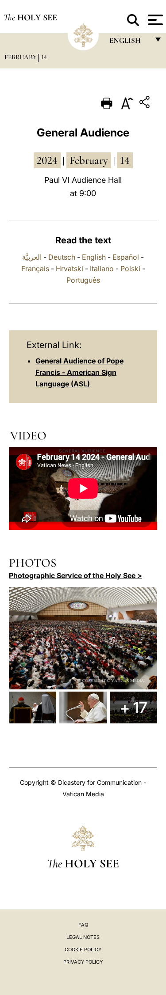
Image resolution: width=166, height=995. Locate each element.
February (20, 57)
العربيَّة (32, 257)
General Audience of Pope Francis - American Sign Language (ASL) (79, 372)
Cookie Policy (83, 949)
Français (35, 268)
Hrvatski (69, 268)
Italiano (102, 268)
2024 (47, 160)
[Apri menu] (154, 19)
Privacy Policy (83, 962)
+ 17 (133, 707)
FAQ (83, 925)
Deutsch (61, 257)
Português (83, 280)
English (94, 257)
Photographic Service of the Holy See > (75, 575)
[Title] (145, 103)
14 (44, 57)
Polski (130, 268)
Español (125, 257)
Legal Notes (83, 937)
